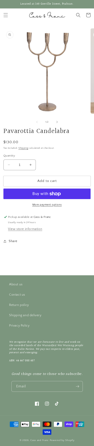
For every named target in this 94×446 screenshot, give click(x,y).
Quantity (9, 155)
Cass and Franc (40, 440)
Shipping (23, 148)
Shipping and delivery (25, 315)
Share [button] (13, 241)
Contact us (17, 295)
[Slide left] (37, 122)
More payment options (47, 204)
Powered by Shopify (62, 440)
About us (16, 284)
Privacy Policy (19, 325)
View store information (25, 229)
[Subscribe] (78, 386)
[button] (6, 15)
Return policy (19, 305)
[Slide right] (57, 122)
